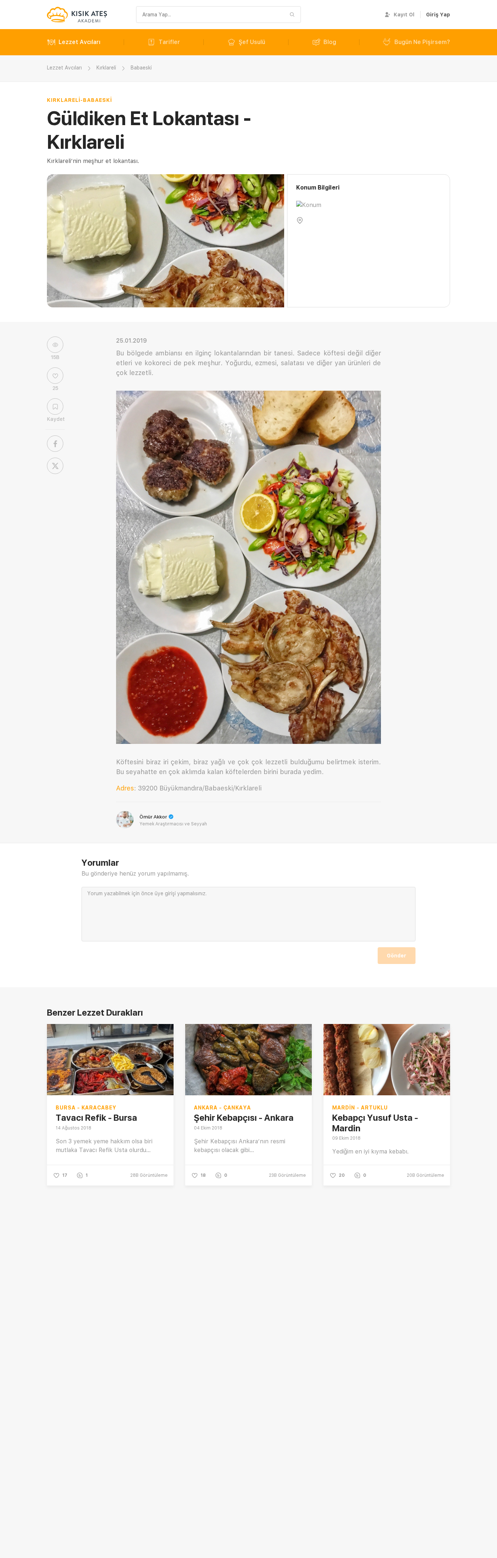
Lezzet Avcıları (79, 42)
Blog (329, 42)
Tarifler (169, 42)
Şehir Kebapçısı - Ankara (244, 1117)
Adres (125, 788)
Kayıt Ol (404, 14)
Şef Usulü (252, 42)
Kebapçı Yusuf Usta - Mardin (375, 1122)
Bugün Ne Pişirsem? (422, 42)
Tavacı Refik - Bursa (96, 1117)
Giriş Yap (438, 14)
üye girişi (165, 893)
